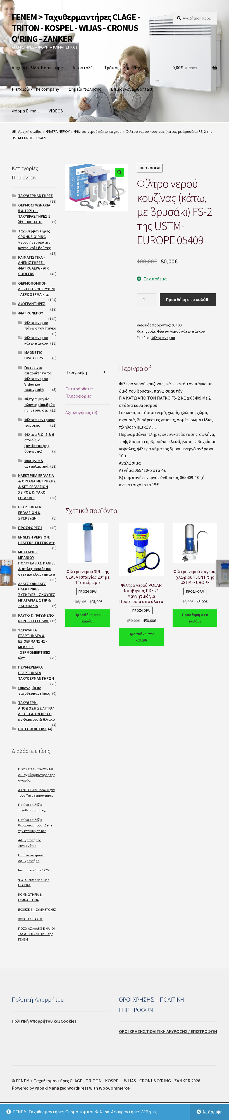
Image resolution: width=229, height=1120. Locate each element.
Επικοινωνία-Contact (132, 89)
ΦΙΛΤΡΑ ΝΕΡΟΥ (58, 131)
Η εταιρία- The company (35, 89)
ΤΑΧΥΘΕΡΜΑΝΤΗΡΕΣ (35, 195)
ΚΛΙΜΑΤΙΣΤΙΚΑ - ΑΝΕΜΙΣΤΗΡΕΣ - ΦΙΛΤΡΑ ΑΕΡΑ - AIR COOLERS (33, 265)
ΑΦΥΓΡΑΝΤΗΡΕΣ (32, 303)
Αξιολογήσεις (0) (81, 412)
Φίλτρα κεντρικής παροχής (39, 422)
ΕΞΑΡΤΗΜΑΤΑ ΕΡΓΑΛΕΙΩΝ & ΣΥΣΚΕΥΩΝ (29, 512)
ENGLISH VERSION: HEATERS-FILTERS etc (36, 540)
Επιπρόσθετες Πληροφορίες (79, 392)
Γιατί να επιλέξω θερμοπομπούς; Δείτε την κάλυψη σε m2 (35, 825)
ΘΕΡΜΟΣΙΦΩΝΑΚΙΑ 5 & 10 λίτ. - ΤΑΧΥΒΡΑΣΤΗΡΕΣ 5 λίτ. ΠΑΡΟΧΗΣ (34, 213)
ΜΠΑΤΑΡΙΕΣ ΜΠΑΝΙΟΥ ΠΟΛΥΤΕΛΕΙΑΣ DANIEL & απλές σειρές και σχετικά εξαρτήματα (36, 562)
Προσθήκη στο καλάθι (187, 299)
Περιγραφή (76, 372)
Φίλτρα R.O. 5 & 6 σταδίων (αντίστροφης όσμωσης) (39, 442)
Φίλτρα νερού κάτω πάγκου (97, 131)
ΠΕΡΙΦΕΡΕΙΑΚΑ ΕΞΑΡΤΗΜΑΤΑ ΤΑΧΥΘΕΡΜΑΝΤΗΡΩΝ (36, 673)
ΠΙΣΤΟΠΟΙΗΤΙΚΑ (32, 728)
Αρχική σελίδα (30, 131)
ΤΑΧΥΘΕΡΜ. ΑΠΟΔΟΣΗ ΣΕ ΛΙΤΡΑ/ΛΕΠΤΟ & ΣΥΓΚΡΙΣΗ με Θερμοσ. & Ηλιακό (36, 711)
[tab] (87, 372)
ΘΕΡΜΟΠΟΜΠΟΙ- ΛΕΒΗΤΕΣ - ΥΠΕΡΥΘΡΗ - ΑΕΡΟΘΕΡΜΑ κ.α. (36, 289)
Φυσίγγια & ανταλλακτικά (36, 463)
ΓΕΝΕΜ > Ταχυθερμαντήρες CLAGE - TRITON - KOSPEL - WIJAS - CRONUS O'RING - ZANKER (76, 27)
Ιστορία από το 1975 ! (34, 870)
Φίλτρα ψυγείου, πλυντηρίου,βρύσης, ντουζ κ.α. (39, 404)
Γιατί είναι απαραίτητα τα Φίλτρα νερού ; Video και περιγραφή (37, 378)
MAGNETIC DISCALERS (33, 355)
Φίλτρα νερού (163, 337)
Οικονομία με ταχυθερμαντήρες (34, 690)
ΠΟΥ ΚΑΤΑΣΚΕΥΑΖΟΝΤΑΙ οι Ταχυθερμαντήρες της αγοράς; (36, 774)
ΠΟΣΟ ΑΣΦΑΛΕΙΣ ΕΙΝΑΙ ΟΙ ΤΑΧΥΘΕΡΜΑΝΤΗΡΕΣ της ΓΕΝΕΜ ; (36, 934)
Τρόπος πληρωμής (122, 67)
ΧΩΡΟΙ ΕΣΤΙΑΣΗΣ (30, 919)
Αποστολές (83, 67)
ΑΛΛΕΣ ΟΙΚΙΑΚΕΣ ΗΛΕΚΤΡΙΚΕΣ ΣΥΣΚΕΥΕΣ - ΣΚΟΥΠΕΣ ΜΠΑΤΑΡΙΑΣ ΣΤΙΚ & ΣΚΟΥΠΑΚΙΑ (36, 594)
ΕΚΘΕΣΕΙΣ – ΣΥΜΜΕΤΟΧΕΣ (37, 909)
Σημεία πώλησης (85, 89)
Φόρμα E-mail (25, 111)
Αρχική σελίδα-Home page (37, 67)
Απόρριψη (212, 1111)
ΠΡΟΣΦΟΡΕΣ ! (30, 527)
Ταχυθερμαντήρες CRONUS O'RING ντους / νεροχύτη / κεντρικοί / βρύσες (34, 239)
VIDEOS (56, 111)
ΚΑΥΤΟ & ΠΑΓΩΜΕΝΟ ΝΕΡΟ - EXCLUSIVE (36, 618)
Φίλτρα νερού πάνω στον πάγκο (40, 325)
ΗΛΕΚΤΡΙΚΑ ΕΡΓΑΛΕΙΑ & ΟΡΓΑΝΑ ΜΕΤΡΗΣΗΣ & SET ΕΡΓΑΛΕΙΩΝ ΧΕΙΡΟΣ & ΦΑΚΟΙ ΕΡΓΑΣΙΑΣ (37, 486)
